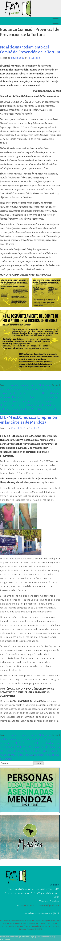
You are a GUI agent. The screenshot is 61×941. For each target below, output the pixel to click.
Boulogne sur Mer (9, 739)
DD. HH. (27, 393)
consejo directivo (9, 393)
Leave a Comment (17, 413)
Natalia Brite (36, 428)
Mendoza (25, 409)
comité (55, 389)
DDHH (45, 393)
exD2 (27, 405)
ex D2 (21, 405)
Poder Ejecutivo (50, 409)
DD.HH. (37, 393)
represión (39, 755)
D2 (20, 393)
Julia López (34, 58)
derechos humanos (50, 743)
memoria (14, 409)
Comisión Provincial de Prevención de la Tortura (25, 389)
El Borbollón (6, 747)
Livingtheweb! (5, 939)
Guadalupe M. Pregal (27, 937)
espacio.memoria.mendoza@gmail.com (40, 905)
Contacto (54, 885)
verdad (4, 413)
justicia (4, 409)
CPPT (14, 743)
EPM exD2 (34, 397)
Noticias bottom (29, 385)
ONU (38, 409)
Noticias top (45, 385)
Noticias (14, 385)
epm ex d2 (22, 397)
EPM (13, 397)
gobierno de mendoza (43, 405)
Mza (33, 409)
